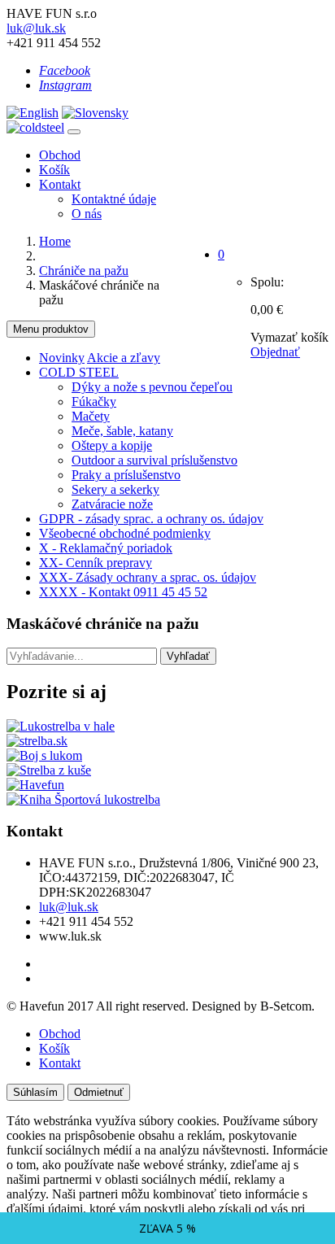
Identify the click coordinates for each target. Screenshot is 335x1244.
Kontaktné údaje (114, 199)
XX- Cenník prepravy (95, 563)
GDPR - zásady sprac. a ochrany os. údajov (151, 519)
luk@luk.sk (36, 28)
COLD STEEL (79, 372)
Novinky (62, 357)
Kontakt (59, 184)
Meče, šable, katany (122, 431)
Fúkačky (94, 401)
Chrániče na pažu (83, 270)
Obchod (59, 155)
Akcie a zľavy (123, 357)
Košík (54, 170)
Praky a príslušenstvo (126, 475)
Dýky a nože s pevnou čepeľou (152, 387)
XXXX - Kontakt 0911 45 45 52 (123, 592)
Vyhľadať (188, 656)
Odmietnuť (99, 1092)
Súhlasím (35, 1092)
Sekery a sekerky (115, 489)
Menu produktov (51, 329)
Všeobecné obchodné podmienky (125, 533)
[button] (221, 254)
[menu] (73, 131)
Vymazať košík (289, 337)
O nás (87, 213)
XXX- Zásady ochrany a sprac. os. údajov (147, 577)
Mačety (91, 416)
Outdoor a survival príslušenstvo (154, 460)
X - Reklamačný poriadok (105, 548)
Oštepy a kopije (112, 445)
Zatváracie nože (112, 504)
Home (55, 241)
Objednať (275, 352)
